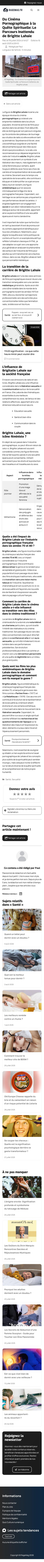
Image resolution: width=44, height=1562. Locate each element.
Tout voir (8, 1536)
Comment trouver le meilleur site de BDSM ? (16, 1057)
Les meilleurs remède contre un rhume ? (15, 1017)
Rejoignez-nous (34, 2)
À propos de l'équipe (11, 1510)
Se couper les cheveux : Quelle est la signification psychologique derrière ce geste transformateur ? (17, 1145)
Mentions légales (10, 1518)
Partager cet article (16, 93)
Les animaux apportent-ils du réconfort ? (16, 1416)
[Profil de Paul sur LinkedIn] (20, 893)
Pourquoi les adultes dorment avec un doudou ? (17, 1291)
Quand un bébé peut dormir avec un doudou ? (16, 936)
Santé (8, 779)
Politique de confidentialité (14, 1514)
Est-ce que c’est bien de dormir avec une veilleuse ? (18, 1375)
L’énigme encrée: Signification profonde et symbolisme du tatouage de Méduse (19, 1205)
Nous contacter (9, 1503)
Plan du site (7, 1506)
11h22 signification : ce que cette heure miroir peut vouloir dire (21, 353)
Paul (37, 867)
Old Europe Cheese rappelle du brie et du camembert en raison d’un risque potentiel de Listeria (20, 1100)
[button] (31, 10)
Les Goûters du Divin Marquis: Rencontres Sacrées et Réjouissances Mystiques (19, 1249)
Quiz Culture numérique (13, 1522)
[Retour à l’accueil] (12, 10)
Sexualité (16, 779)
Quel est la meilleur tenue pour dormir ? (14, 976)
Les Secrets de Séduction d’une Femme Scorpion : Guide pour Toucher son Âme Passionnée (20, 1333)
